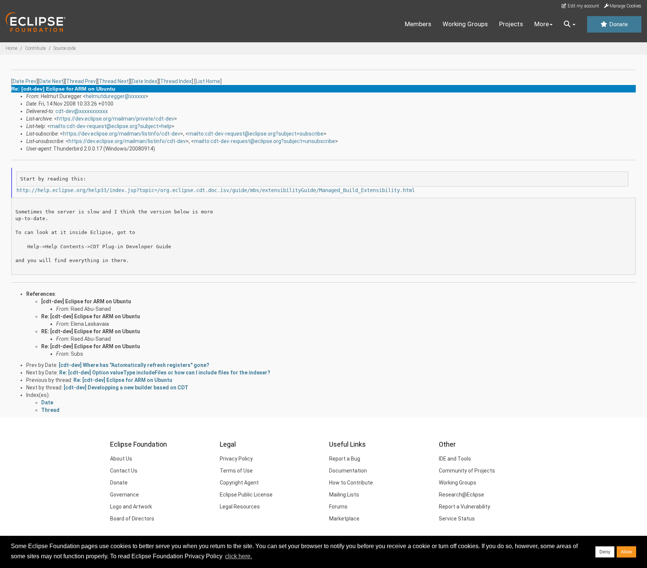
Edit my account (582, 6)
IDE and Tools (455, 459)
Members (418, 24)
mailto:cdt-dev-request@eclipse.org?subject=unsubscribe (264, 141)
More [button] (541, 24)
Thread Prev (81, 81)
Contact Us (123, 471)
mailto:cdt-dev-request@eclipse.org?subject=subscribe (256, 134)
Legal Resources (240, 507)
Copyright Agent (239, 483)
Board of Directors (132, 519)
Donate (618, 24)
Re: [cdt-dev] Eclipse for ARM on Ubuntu (90, 316)
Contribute (35, 48)
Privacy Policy (236, 459)
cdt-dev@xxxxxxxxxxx (81, 111)
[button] (569, 24)
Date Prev (24, 81)
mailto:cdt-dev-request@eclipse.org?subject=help (110, 126)
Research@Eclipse (461, 495)
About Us (121, 459)
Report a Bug (344, 459)
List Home (208, 81)
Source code (65, 48)
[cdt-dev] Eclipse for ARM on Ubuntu (86, 301)
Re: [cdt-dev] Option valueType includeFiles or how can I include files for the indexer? (164, 373)
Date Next (51, 81)
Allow (626, 552)
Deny (604, 552)
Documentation (348, 471)
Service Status (457, 519)
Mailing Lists (344, 495)
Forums (338, 507)
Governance (124, 495)
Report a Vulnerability (464, 507)
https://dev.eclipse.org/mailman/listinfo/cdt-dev (121, 134)
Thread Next (114, 81)
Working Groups (465, 24)
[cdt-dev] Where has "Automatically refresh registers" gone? (134, 365)
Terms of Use (236, 471)
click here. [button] (238, 556)
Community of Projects (467, 471)
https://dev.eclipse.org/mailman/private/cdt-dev (115, 119)
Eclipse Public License (246, 495)
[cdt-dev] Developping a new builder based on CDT (126, 388)
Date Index (144, 81)
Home (11, 48)
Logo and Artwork (131, 507)
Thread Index (176, 81)
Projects (511, 24)
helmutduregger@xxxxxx (115, 96)
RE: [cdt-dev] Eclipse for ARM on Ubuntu (90, 331)
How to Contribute (351, 483)
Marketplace (344, 519)
